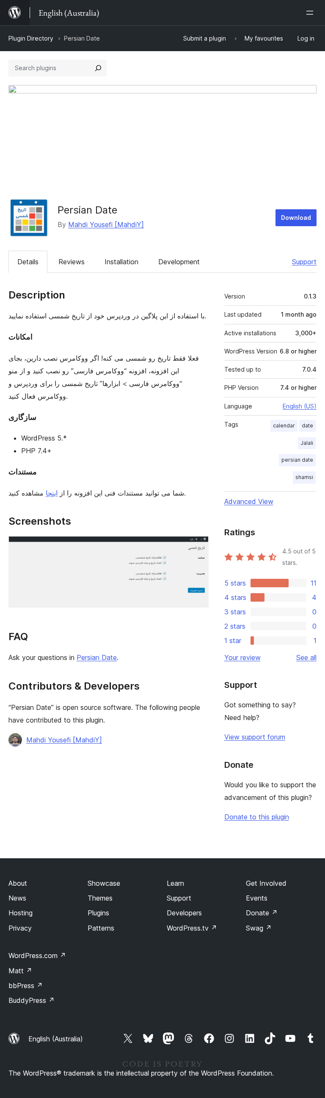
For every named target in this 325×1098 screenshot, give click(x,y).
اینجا (52, 493)
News (17, 898)
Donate (262, 913)
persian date (297, 460)
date (307, 425)
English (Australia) (55, 1039)
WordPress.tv (192, 928)
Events (256, 898)
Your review (242, 657)
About (17, 883)
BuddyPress (31, 1000)
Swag (259, 928)
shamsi (304, 477)
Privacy (20, 928)
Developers (184, 913)
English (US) (300, 406)
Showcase (104, 883)
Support (304, 261)
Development (179, 261)
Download (296, 217)
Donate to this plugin (256, 817)
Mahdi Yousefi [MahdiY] (106, 224)
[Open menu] (311, 12)
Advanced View (248, 501)
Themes (100, 898)
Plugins (98, 913)
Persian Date (97, 657)
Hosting (20, 913)
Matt (20, 971)
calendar (284, 425)
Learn (175, 883)
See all (306, 657)
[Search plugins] (98, 68)
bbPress (25, 985)
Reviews (71, 261)
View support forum (254, 737)
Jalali (306, 443)
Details (28, 261)
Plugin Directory (30, 38)
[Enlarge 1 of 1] (197, 547)
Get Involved (266, 883)
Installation (121, 261)
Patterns (101, 928)
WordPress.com (37, 955)
